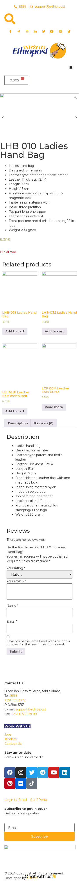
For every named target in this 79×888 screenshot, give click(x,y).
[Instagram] (20, 772)
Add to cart (14, 331)
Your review (16, 581)
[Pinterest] (9, 783)
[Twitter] (31, 772)
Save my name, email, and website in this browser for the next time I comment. (38, 643)
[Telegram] (42, 772)
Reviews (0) (43, 423)
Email (12, 621)
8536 (13, 696)
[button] (71, 67)
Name (12, 605)
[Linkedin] (64, 772)
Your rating (16, 568)
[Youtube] (53, 772)
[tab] (18, 423)
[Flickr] (20, 783)
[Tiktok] (31, 783)
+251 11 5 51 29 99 (24, 714)
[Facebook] (9, 772)
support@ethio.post (31, 709)
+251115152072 (15, 700)
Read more (54, 407)
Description (18, 423)
